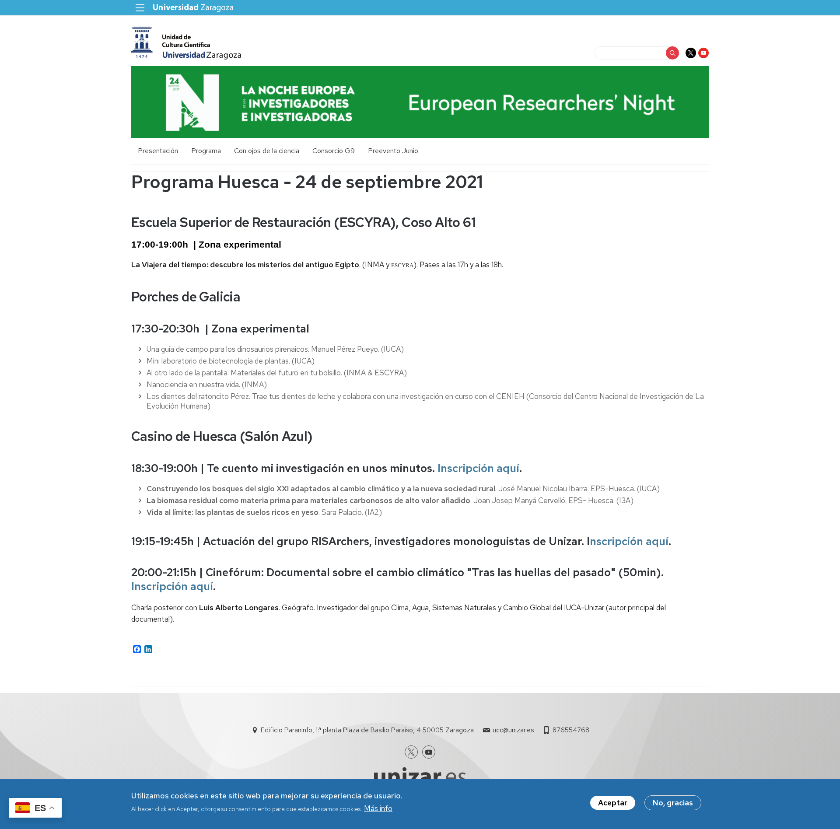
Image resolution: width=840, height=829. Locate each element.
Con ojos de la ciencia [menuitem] (266, 150)
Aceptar (612, 803)
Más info (378, 808)
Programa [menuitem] (206, 150)
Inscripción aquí (478, 468)
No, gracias (673, 803)
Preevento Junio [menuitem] (393, 150)
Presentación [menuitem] (158, 150)
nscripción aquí (629, 541)
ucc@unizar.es (513, 730)
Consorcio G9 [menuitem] (333, 150)
